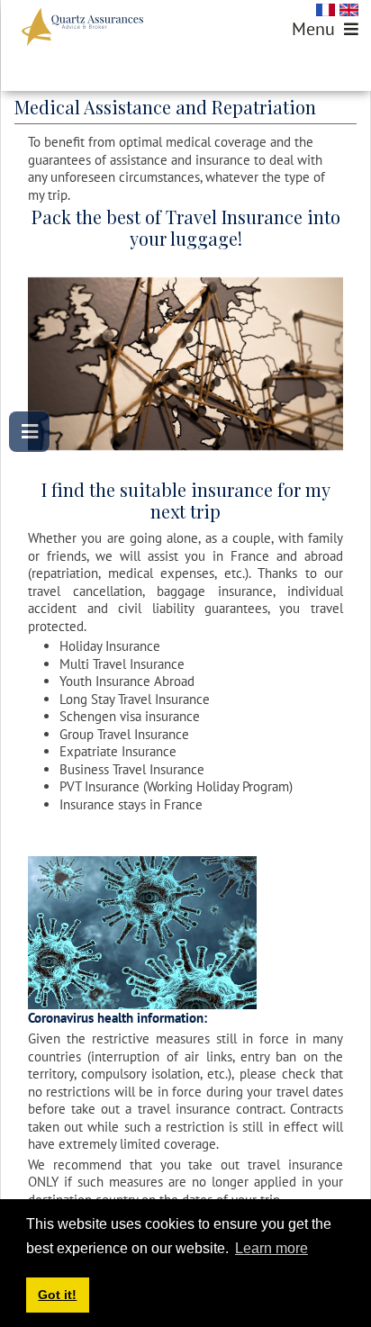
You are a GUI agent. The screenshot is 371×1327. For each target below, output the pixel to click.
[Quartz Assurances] (82, 27)
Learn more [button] (271, 1248)
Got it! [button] (57, 1294)
